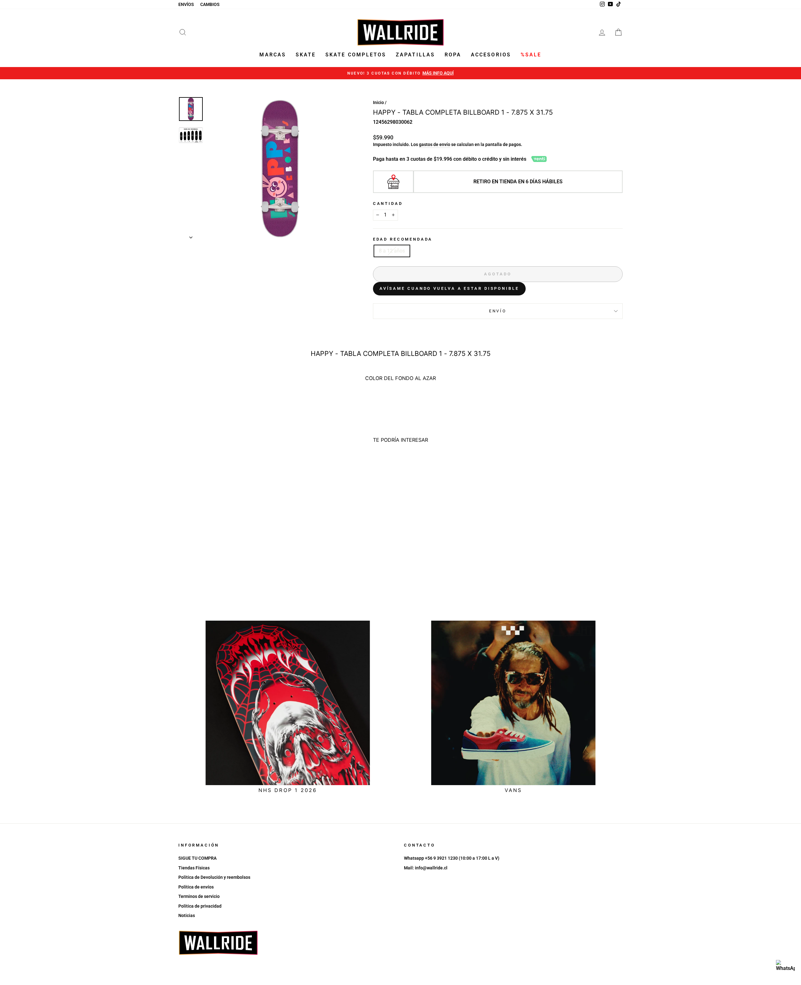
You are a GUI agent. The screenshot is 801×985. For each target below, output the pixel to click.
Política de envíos (196, 886)
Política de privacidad (200, 906)
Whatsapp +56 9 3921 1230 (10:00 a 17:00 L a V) (451, 858)
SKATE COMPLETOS (355, 55)
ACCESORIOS (491, 55)
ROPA (453, 55)
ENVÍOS (186, 4)
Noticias (186, 915)
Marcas (272, 55)
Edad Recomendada (402, 239)
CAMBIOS (210, 4)
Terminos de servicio (199, 896)
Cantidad (388, 203)
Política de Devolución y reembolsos (214, 877)
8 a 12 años (392, 251)
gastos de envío (434, 144)
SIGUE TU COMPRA (197, 858)
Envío (498, 311)
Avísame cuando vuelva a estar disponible (449, 288)
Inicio (378, 102)
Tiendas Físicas (194, 867)
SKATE (306, 55)
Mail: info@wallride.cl (425, 867)
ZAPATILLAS (415, 55)
